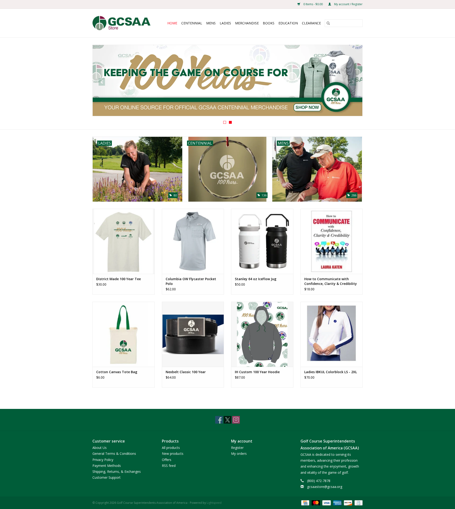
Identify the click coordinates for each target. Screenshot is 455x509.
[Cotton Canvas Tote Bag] (123, 334)
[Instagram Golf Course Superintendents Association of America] (236, 420)
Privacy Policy (102, 459)
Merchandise (247, 23)
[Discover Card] (347, 502)
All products (171, 447)
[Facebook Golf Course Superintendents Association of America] (219, 420)
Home (172, 23)
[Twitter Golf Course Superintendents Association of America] (227, 420)
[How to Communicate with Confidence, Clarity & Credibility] (331, 241)
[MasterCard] (315, 502)
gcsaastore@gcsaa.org (324, 486)
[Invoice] (358, 502)
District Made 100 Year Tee (118, 279)
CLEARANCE (311, 23)
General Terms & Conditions (114, 453)
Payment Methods (106, 465)
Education (288, 23)
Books (268, 23)
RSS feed (169, 465)
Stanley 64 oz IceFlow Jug (255, 279)
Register (237, 447)
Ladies (225, 23)
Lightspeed (214, 503)
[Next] (353, 82)
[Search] (328, 23)
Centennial (191, 23)
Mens (211, 23)
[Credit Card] (305, 502)
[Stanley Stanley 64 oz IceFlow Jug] (262, 241)
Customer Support (106, 477)
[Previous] (102, 82)
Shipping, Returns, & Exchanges (116, 471)
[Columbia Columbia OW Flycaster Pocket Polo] (193, 241)
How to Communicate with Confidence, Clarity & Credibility (330, 281)
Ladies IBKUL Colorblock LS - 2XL (330, 372)
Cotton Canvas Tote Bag (116, 372)
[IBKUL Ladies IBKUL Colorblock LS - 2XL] (331, 334)
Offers (166, 459)
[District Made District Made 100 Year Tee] (123, 241)
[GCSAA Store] (123, 23)
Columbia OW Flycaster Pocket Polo (191, 281)
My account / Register (348, 4)
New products (172, 453)
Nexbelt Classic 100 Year (186, 372)
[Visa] (326, 502)
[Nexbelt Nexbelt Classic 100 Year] (193, 334)
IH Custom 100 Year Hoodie (257, 372)
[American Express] (337, 502)
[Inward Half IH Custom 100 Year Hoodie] (262, 334)
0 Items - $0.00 (313, 4)
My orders (239, 453)
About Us (99, 447)
